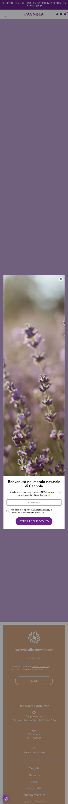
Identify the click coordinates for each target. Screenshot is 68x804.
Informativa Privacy (41, 509)
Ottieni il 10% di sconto (34, 521)
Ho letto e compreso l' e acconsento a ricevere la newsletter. (31, 511)
